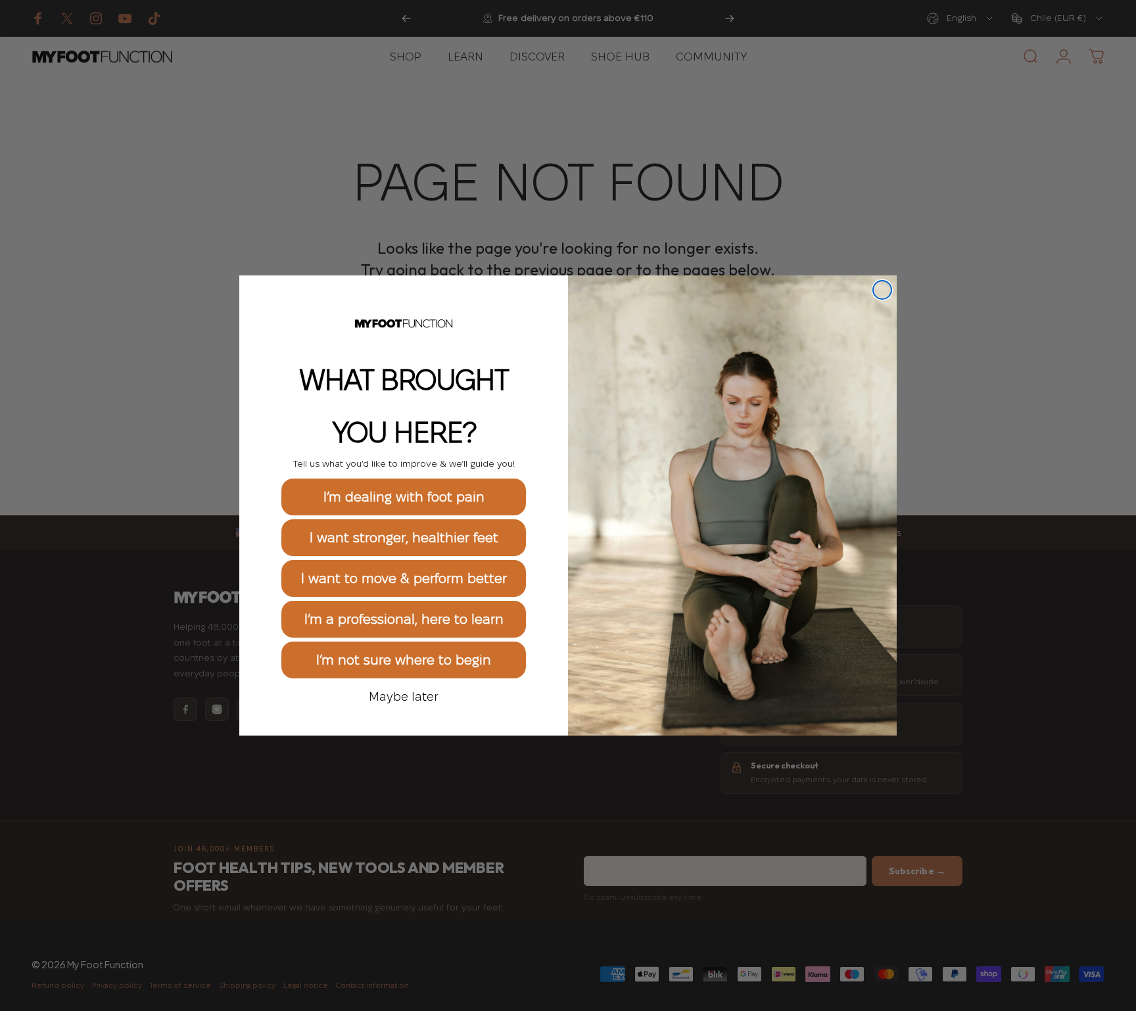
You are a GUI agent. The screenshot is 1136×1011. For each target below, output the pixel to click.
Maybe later (403, 696)
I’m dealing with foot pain (404, 497)
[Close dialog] (882, 290)
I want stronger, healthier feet (404, 537)
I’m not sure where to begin (403, 660)
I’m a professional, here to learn (404, 619)
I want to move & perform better (404, 578)
